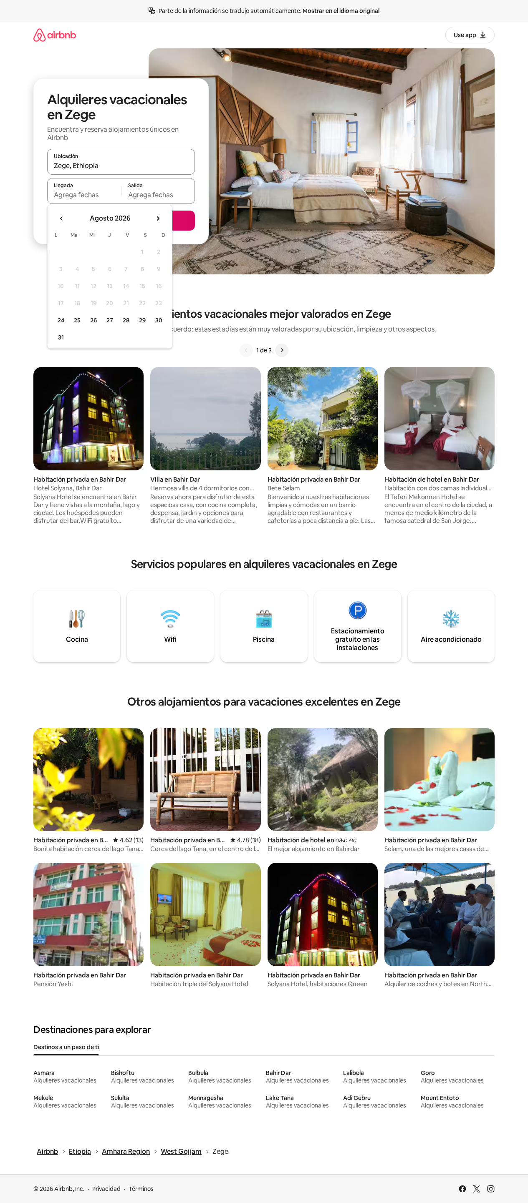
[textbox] (84, 195)
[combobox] (121, 166)
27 (109, 320)
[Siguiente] (281, 350)
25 (77, 320)
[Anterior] (246, 350)
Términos (141, 1189)
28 (126, 320)
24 (61, 320)
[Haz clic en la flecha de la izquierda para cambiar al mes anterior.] (61, 218)
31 (61, 337)
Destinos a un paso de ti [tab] (66, 1047)
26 (93, 320)
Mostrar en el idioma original (341, 11)
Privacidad (106, 1189)
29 (142, 320)
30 (158, 320)
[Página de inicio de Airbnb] (54, 35)
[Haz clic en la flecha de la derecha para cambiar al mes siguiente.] (157, 218)
